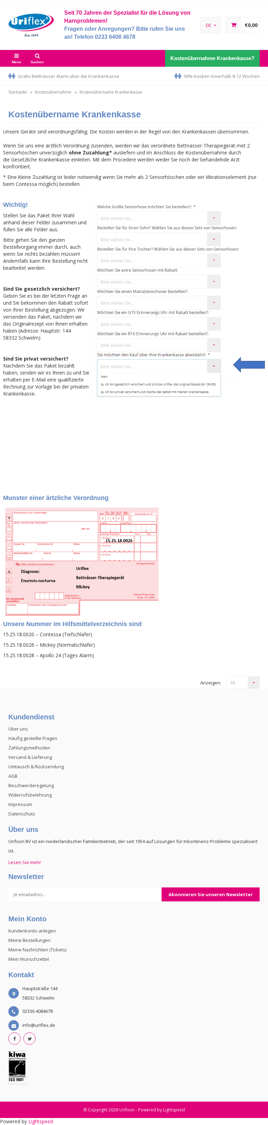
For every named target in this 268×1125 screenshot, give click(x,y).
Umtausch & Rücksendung (36, 766)
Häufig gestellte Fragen (32, 738)
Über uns (18, 729)
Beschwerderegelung (31, 785)
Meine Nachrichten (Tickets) (37, 949)
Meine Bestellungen (29, 940)
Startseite (17, 92)
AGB (12, 776)
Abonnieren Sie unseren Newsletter (211, 894)
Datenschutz (21, 814)
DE (209, 25)
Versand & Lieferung (30, 757)
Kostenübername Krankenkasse (111, 92)
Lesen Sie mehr (24, 862)
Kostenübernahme (53, 92)
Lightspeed (174, 1110)
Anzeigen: (210, 683)
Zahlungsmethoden (29, 748)
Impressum (20, 804)
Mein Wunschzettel (28, 959)
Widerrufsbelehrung (30, 795)
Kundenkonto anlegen (32, 931)
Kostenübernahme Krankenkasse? (212, 58)
